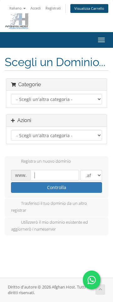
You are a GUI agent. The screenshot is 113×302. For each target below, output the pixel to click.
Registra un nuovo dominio (46, 161)
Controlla (56, 187)
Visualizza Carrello (89, 8)
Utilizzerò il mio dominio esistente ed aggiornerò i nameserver (49, 225)
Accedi (35, 8)
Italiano (16, 8)
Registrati (53, 8)
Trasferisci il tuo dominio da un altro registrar (49, 207)
